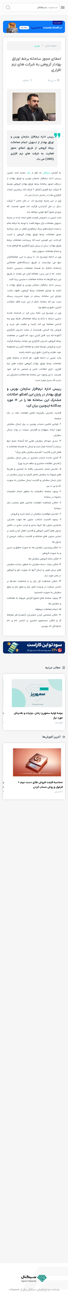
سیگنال (46, 172)
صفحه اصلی (51, 45)
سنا (29, 172)
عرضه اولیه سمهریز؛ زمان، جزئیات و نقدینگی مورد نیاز (37, 693)
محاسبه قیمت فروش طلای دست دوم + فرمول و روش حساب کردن (37, 762)
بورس (37, 45)
